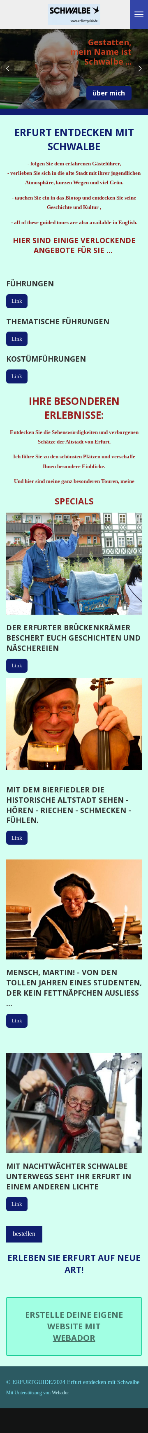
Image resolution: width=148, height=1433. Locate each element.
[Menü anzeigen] (139, 14)
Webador (74, 1337)
